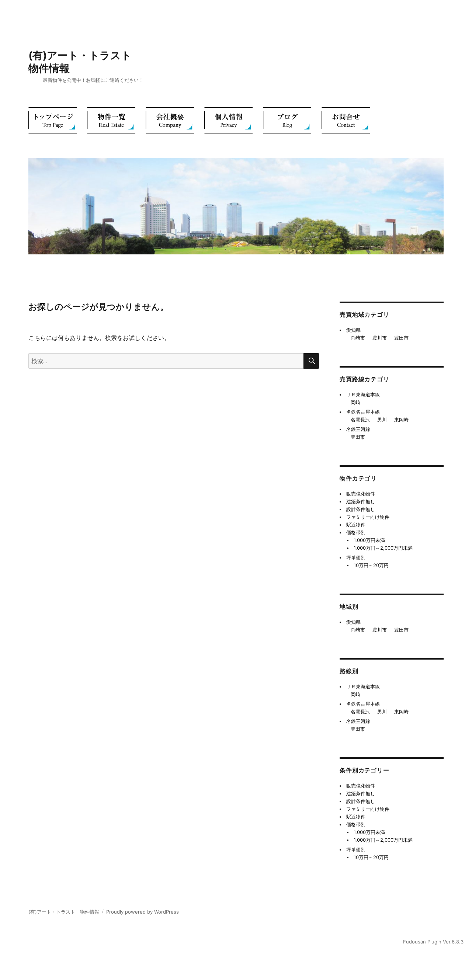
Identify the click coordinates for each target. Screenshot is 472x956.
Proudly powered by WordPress (142, 912)
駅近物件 (355, 525)
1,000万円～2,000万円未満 (383, 548)
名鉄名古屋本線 (363, 412)
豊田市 (401, 338)
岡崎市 (358, 338)
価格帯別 (355, 532)
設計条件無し (360, 509)
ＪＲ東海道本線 (363, 394)
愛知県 (353, 330)
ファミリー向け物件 (367, 517)
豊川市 (379, 338)
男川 (382, 420)
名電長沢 (360, 420)
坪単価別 (355, 557)
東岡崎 (401, 420)
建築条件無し (360, 501)
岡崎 (355, 402)
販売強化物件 (360, 494)
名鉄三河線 (358, 429)
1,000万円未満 (369, 540)
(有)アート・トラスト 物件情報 (63, 912)
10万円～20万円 (371, 565)
